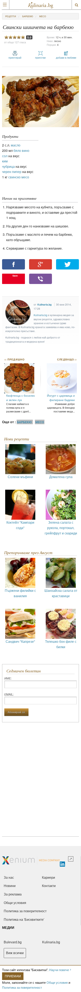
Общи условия (57, 982)
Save (15, 275)
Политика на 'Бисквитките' (24, 919)
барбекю (27, 16)
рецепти (10, 16)
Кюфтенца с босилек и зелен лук (20, 397)
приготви (40, 57)
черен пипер (11, 171)
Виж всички (15, 953)
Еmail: (9, 694)
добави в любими (66, 57)
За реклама (13, 894)
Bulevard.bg (13, 942)
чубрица (8, 166)
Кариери (48, 877)
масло (15, 145)
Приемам (13, 976)
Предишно (14, 359)
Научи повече (59, 970)
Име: (8, 678)
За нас (9, 877)
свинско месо (18, 177)
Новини (10, 886)
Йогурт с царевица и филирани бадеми (61, 397)
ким (5, 161)
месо (42, 16)
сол (4, 155)
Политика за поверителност (22, 987)
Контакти (49, 886)
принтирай (15, 57)
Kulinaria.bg (44, 304)
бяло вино (21, 150)
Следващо (66, 359)
